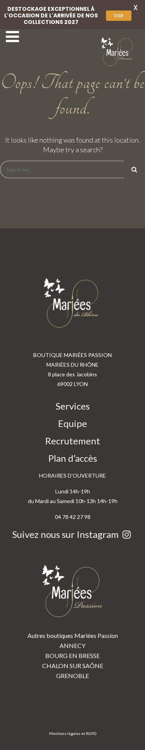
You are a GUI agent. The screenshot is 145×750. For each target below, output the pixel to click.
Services (73, 406)
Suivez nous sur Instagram (66, 534)
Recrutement (72, 440)
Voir (119, 15)
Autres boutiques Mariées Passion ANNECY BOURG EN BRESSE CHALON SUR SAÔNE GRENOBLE (72, 655)
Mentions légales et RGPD (72, 733)
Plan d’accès (72, 458)
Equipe (72, 423)
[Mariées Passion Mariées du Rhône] (118, 52)
